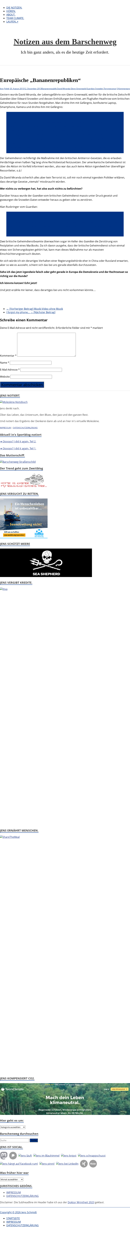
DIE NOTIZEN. (14, 7)
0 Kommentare (123, 88)
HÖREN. (11, 11)
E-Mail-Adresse (10, 369)
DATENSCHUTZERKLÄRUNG (25, 427)
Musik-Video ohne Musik (34, 309)
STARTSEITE (13, 1218)
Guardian (90, 88)
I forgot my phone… (30, 312)
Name (4, 362)
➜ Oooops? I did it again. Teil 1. (18, 448)
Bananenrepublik (49, 88)
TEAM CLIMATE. (15, 18)
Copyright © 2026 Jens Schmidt (18, 1212)
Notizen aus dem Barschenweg (65, 41)
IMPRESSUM (5, 427)
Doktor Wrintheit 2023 (81, 1202)
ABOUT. (10, 14)
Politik (6, 88)
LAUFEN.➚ (12, 21)
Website (5, 376)
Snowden (99, 88)
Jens (2, 88)
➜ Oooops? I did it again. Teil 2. (18, 441)
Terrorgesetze (110, 88)
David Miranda (63, 88)
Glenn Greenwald (78, 88)
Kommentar (8, 355)
